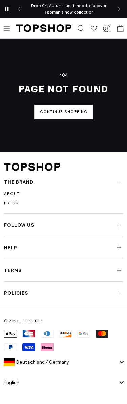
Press (11, 203)
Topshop (32, 321)
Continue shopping (63, 112)
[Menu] (7, 28)
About (12, 193)
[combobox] (63, 362)
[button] (81, 28)
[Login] (107, 28)
